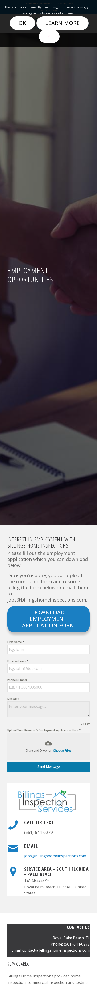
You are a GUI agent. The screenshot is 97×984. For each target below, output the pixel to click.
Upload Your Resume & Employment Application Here (44, 730)
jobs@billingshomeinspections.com (55, 856)
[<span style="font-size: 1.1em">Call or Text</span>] (13, 825)
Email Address (17, 661)
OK (22, 22)
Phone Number (17, 680)
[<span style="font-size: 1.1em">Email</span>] (13, 849)
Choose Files (62, 750)
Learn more (62, 22)
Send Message (48, 766)
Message (13, 699)
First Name (15, 642)
